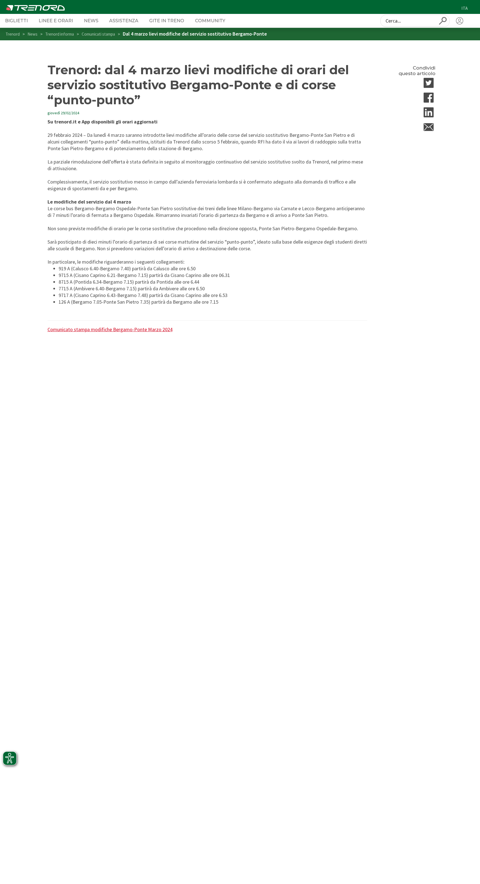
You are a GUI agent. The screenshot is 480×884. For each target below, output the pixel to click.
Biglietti (16, 20)
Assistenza (123, 20)
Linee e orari (56, 20)
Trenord (13, 34)
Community (210, 20)
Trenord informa (59, 34)
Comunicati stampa (98, 34)
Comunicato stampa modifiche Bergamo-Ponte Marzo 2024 (110, 329)
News (91, 20)
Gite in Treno (166, 20)
